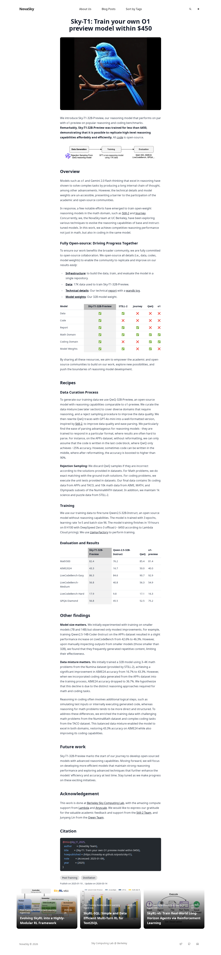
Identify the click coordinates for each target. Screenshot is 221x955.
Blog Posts (109, 9)
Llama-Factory (99, 532)
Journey (141, 213)
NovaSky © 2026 (28, 944)
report (112, 290)
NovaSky (26, 9)
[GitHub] (189, 944)
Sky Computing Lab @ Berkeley (109, 943)
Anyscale (101, 808)
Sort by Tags (134, 9)
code (120, 137)
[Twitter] (181, 944)
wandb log (133, 290)
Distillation (89, 877)
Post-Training (69, 877)
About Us (85, 9)
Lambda (84, 808)
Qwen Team (96, 817)
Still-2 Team (143, 813)
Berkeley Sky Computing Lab (105, 803)
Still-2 (125, 213)
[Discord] (197, 944)
